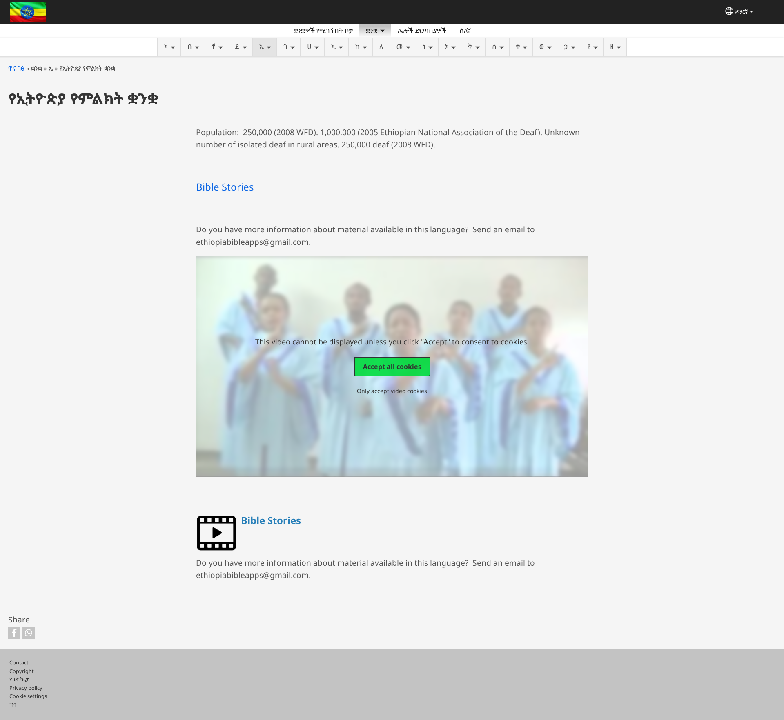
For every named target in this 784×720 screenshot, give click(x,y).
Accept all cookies (392, 366)
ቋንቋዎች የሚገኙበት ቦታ (323, 30)
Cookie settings (28, 696)
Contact (19, 662)
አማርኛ (741, 12)
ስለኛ (465, 30)
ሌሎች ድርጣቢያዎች (422, 30)
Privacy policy (25, 687)
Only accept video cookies (392, 391)
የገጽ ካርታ (19, 679)
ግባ (12, 704)
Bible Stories (225, 186)
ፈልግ (487, 31)
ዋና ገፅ (16, 68)
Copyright (21, 671)
